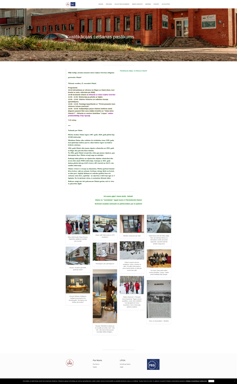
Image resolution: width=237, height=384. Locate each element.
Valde (121, 367)
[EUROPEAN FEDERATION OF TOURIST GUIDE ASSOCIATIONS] (151, 364)
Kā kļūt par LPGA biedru (122, 4)
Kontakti (156, 4)
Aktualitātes (166, 4)
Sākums (100, 4)
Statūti (95, 367)
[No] (235, 381)
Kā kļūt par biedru (125, 364)
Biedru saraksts (137, 4)
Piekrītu (211, 381)
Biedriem (148, 4)
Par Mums (109, 4)
